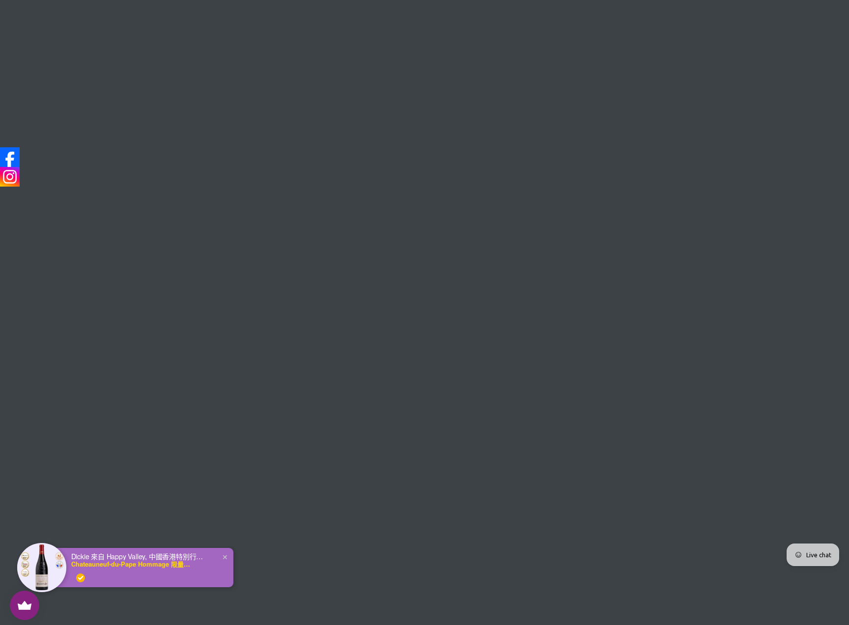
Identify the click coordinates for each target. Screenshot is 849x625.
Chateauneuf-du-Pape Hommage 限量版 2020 (132, 564)
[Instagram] (10, 177)
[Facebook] (10, 157)
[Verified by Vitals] (80, 577)
